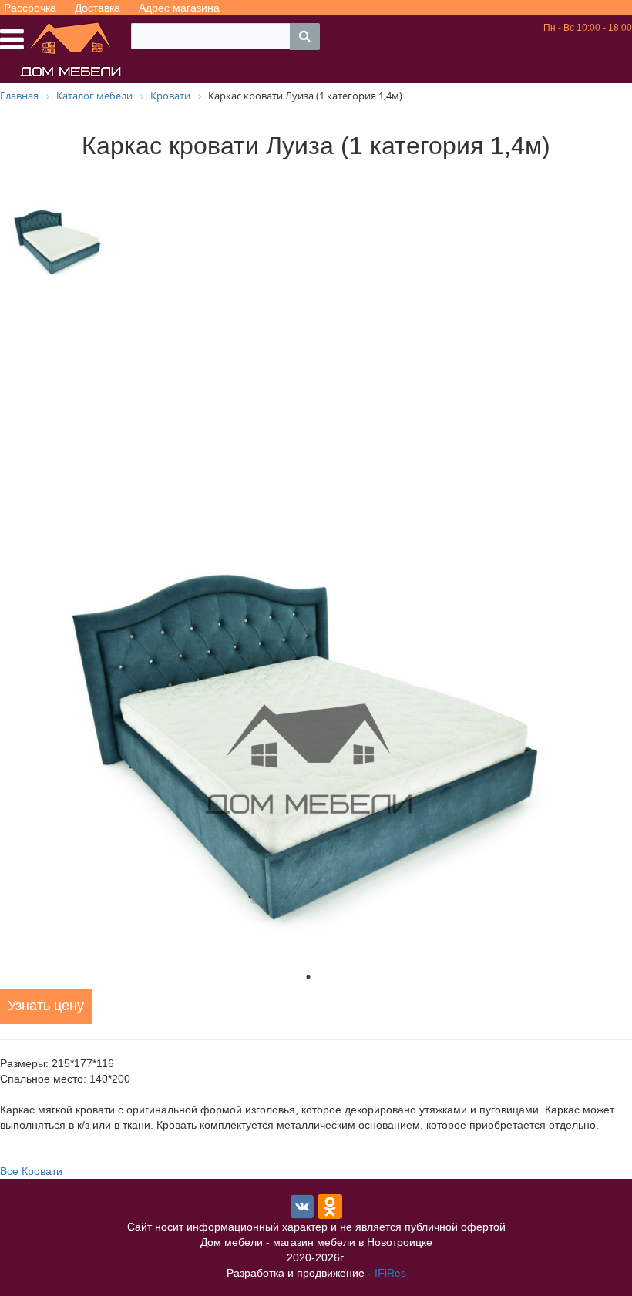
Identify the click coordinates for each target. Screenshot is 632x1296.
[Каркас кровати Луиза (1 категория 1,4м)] (308, 760)
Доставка (97, 8)
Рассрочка (30, 8)
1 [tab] (308, 977)
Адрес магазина (179, 8)
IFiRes (390, 1273)
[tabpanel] (308, 760)
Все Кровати (31, 1171)
